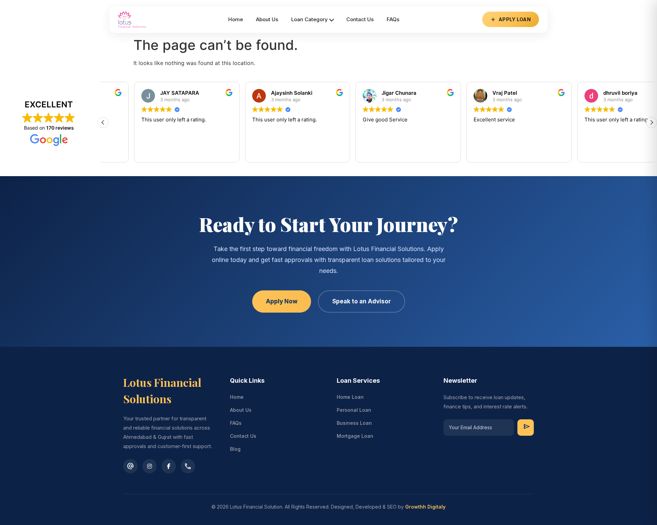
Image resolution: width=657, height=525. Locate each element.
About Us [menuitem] (267, 19)
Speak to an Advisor (361, 301)
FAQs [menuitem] (393, 19)
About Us (241, 410)
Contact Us (243, 436)
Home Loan (350, 397)
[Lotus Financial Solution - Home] (132, 19)
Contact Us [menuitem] (360, 19)
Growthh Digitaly (425, 507)
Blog (235, 449)
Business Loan (354, 423)
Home (237, 397)
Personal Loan (354, 410)
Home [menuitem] (235, 19)
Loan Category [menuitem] (309, 19)
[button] (651, 122)
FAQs (236, 423)
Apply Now (281, 301)
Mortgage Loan (355, 436)
